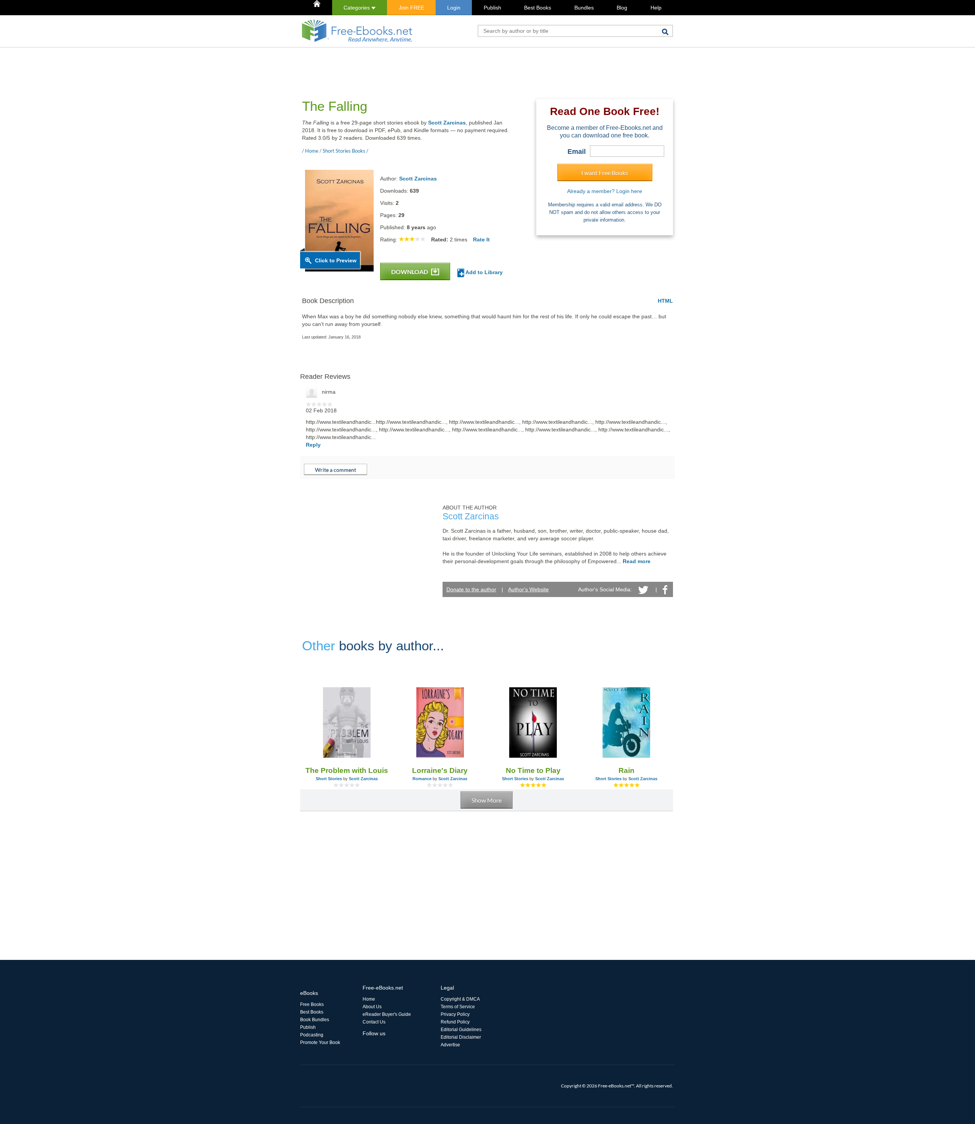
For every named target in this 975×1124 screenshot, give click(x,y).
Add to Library (483, 272)
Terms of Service (458, 1006)
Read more (637, 561)
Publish (492, 8)
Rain (627, 770)
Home (369, 999)
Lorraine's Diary (440, 770)
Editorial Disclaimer (461, 1037)
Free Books (312, 1004)
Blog (622, 8)
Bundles (584, 8)
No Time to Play (533, 770)
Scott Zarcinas (447, 123)
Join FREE (411, 8)
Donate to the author (471, 589)
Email (576, 151)
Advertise (450, 1044)
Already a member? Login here (604, 191)
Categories (357, 8)
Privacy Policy (455, 1014)
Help (656, 8)
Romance (422, 778)
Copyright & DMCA (460, 999)
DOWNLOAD (410, 271)
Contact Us (374, 1022)
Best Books (537, 8)
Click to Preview (335, 260)
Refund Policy (455, 1022)
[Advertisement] (438, 65)
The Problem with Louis (346, 770)
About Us (372, 1006)
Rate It (481, 239)
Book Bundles (314, 1019)
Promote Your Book (320, 1042)
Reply (313, 445)
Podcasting (311, 1035)
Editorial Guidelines (461, 1029)
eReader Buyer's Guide (387, 1014)
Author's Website (528, 589)
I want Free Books (604, 172)
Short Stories (329, 778)
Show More (487, 800)
